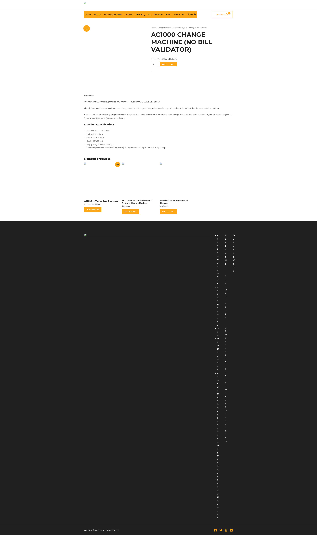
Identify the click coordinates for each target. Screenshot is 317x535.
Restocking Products (113, 14)
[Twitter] (220, 530)
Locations (129, 14)
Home (88, 14)
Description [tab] (89, 95)
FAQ (149, 14)
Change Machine (164, 27)
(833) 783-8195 (226, 344)
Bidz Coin (97, 14)
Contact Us (159, 14)
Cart (168, 14)
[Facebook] (231, 4)
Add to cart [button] (93, 209)
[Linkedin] (231, 530)
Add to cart (168, 64)
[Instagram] (226, 530)
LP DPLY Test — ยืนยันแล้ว (184, 14)
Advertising (140, 14)
